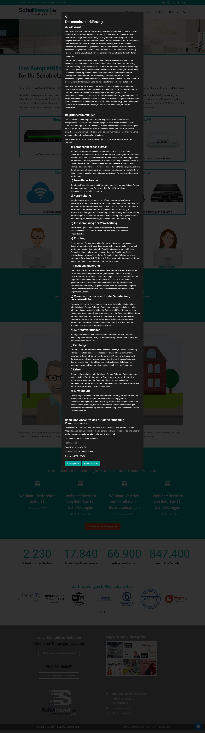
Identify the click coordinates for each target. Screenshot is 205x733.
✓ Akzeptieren (73, 463)
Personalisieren (91, 463)
